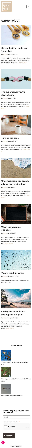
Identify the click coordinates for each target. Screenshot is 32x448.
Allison (5, 54)
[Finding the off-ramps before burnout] (6, 389)
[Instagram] (3, 442)
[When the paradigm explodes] (16, 214)
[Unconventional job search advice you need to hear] (16, 168)
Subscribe (8, 436)
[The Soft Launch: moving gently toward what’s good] (6, 355)
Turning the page (10, 138)
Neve (12, 446)
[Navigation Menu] (28, 6)
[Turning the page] (16, 125)
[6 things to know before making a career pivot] (16, 298)
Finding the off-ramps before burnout (11, 395)
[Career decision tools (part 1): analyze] (16, 35)
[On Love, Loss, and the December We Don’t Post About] (6, 372)
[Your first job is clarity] (16, 260)
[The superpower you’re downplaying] (16, 79)
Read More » (22, 62)
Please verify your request (11, 421)
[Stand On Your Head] (6, 6)
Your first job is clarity (12, 273)
